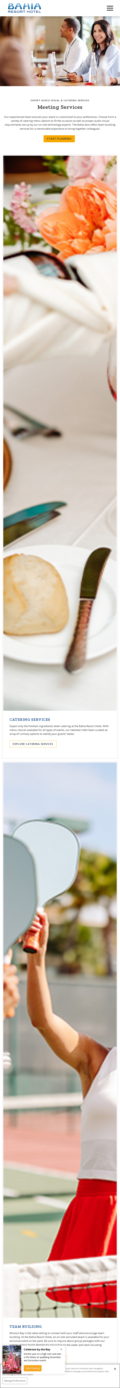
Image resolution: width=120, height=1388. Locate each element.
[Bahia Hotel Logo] (33, 8)
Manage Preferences (14, 1380)
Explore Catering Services (33, 744)
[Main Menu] (110, 8)
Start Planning (59, 138)
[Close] (115, 1368)
